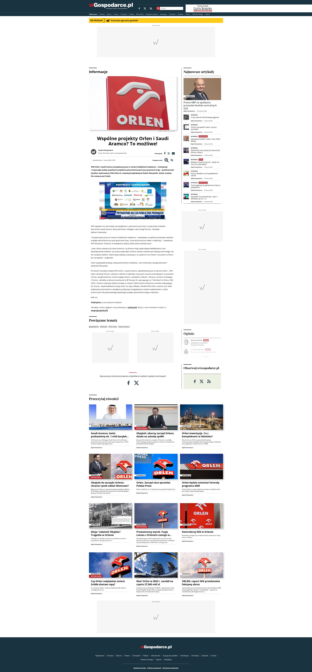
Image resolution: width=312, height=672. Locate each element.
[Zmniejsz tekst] (172, 160)
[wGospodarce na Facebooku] (139, 8)
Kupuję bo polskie (152, 14)
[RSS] (151, 8)
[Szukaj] (158, 8)
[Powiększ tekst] (166, 160)
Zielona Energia (197, 14)
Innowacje (163, 14)
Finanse (102, 14)
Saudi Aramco (124, 326)
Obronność (140, 14)
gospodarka (93, 326)
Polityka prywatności (154, 668)
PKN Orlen (112, 326)
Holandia (103, 326)
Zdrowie (180, 14)
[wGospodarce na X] (145, 8)
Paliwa (131, 14)
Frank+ (187, 14)
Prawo (116, 14)
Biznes (109, 14)
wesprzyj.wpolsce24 (99, 310)
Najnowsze (93, 14)
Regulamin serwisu (140, 668)
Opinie (207, 14)
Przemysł (172, 14)
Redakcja (168, 659)
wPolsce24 (132, 307)
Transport (123, 14)
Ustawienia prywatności (170, 668)
